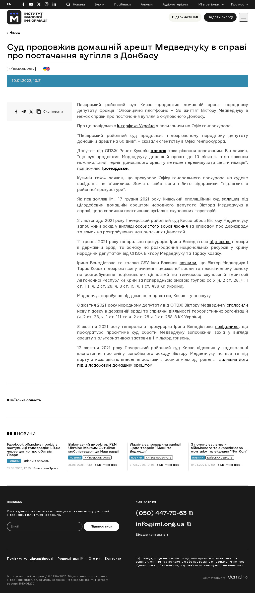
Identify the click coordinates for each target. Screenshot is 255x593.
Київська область (36, 461)
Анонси (147, 4)
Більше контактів (150, 534)
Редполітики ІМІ (71, 558)
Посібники (122, 4)
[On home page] (27, 17)
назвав (158, 151)
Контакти (113, 558)
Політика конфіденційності (30, 558)
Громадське (115, 168)
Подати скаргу (220, 17)
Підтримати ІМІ (185, 17)
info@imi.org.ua (160, 524)
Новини (79, 4)
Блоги (99, 4)
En (9, 4)
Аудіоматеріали (175, 4)
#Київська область (24, 400)
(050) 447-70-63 (161, 513)
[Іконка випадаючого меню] (243, 17)
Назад (15, 32)
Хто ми (95, 558)
